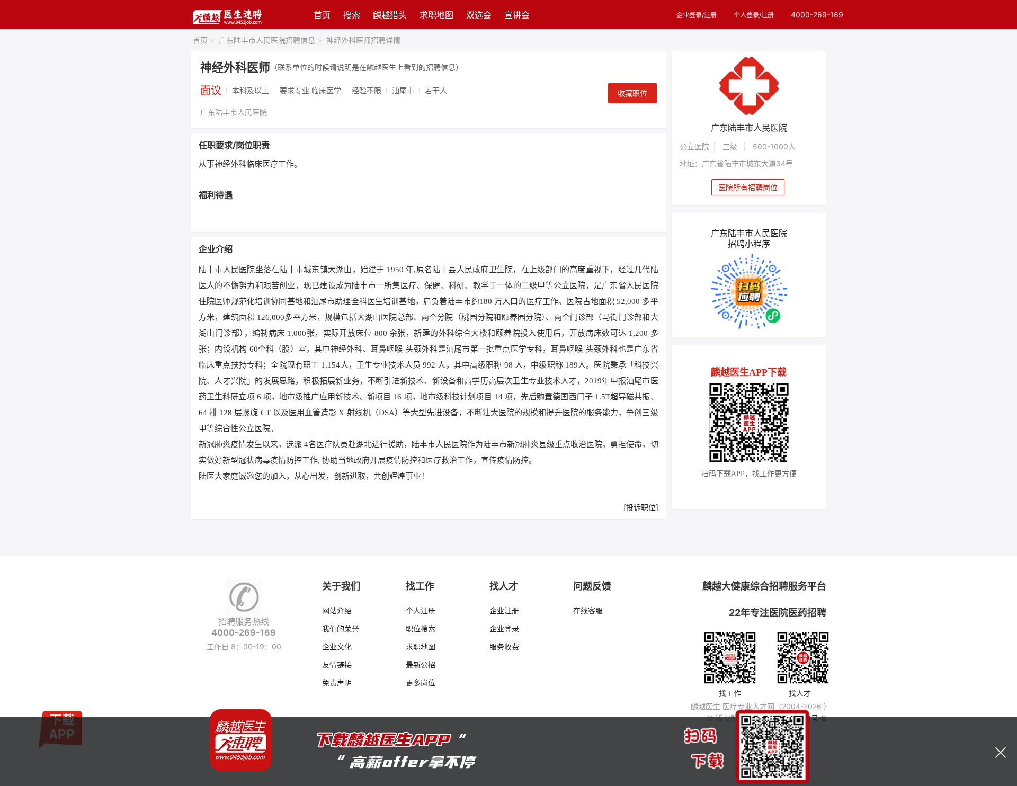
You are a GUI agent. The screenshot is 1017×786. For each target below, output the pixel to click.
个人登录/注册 (754, 15)
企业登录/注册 (696, 15)
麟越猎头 (390, 15)
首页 (322, 15)
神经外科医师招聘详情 (363, 39)
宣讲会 (517, 15)
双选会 (479, 15)
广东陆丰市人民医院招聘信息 (270, 39)
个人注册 (420, 610)
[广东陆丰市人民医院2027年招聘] (749, 86)
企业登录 (504, 628)
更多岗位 (420, 682)
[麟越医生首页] (227, 14)
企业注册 (504, 610)
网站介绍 (337, 610)
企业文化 (337, 646)
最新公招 (420, 664)
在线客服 (588, 610)
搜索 (351, 15)
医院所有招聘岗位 (748, 187)
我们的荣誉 (340, 628)
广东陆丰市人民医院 (233, 112)
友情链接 (337, 664)
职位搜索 (420, 628)
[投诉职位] (640, 507)
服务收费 (504, 646)
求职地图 (436, 15)
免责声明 (337, 682)
